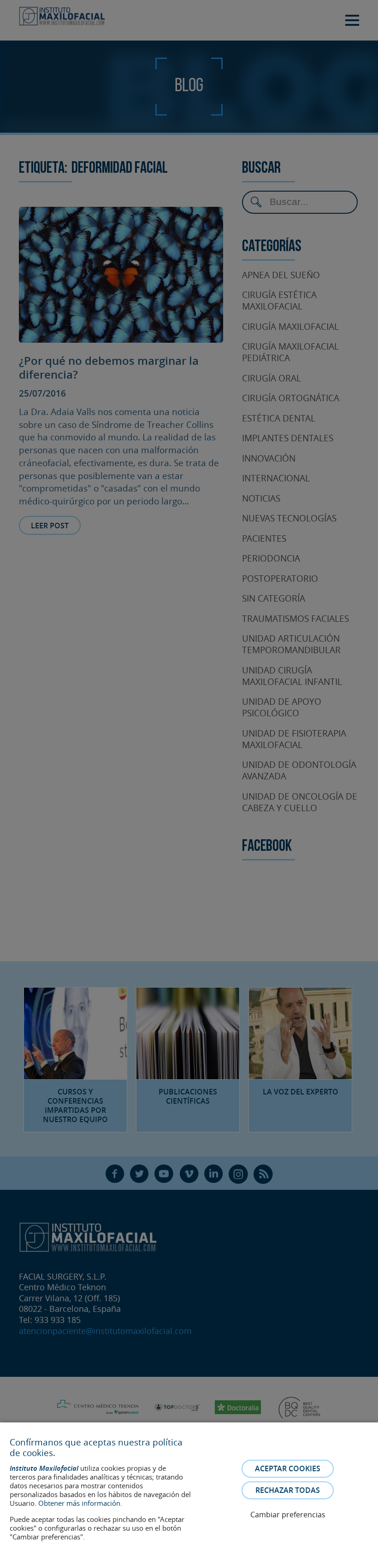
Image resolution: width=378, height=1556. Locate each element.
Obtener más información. (80, 1503)
